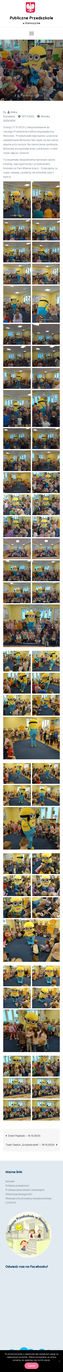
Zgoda (31, 1365)
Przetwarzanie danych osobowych (25, 1190)
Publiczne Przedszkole (31, 17)
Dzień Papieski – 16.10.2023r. (24, 1135)
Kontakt (10, 1181)
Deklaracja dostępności (19, 1194)
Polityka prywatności (17, 1185)
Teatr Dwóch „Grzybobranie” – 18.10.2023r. (30, 1144)
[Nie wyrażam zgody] (59, 1361)
